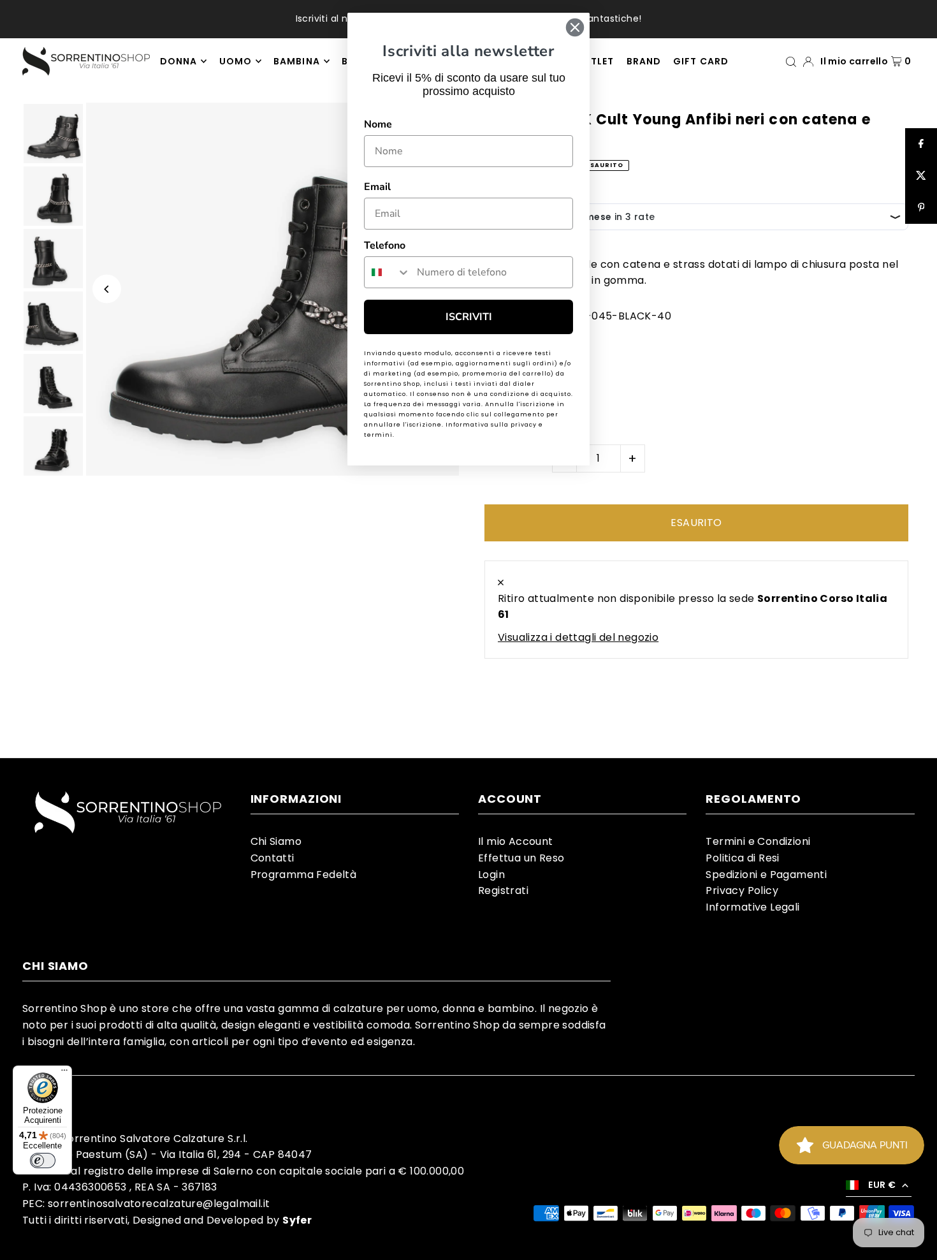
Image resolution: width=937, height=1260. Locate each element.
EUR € (882, 1184)
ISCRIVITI (469, 317)
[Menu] (64, 1073)
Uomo (235, 61)
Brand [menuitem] (644, 61)
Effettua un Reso (521, 858)
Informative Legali (752, 907)
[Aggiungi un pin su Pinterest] (921, 208)
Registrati (503, 890)
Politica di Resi (742, 858)
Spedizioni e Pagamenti (766, 874)
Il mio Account (515, 841)
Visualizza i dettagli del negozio (578, 637)
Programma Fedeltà (304, 874)
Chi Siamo (276, 841)
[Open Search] (791, 61)
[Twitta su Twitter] (921, 176)
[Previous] (106, 289)
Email (377, 187)
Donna (178, 61)
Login (491, 874)
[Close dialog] (575, 27)
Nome (378, 124)
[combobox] (387, 272)
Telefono (384, 245)
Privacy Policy (742, 890)
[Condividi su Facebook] (921, 144)
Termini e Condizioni (758, 841)
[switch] (42, 1160)
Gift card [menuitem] (700, 61)
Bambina (296, 61)
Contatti (272, 858)
